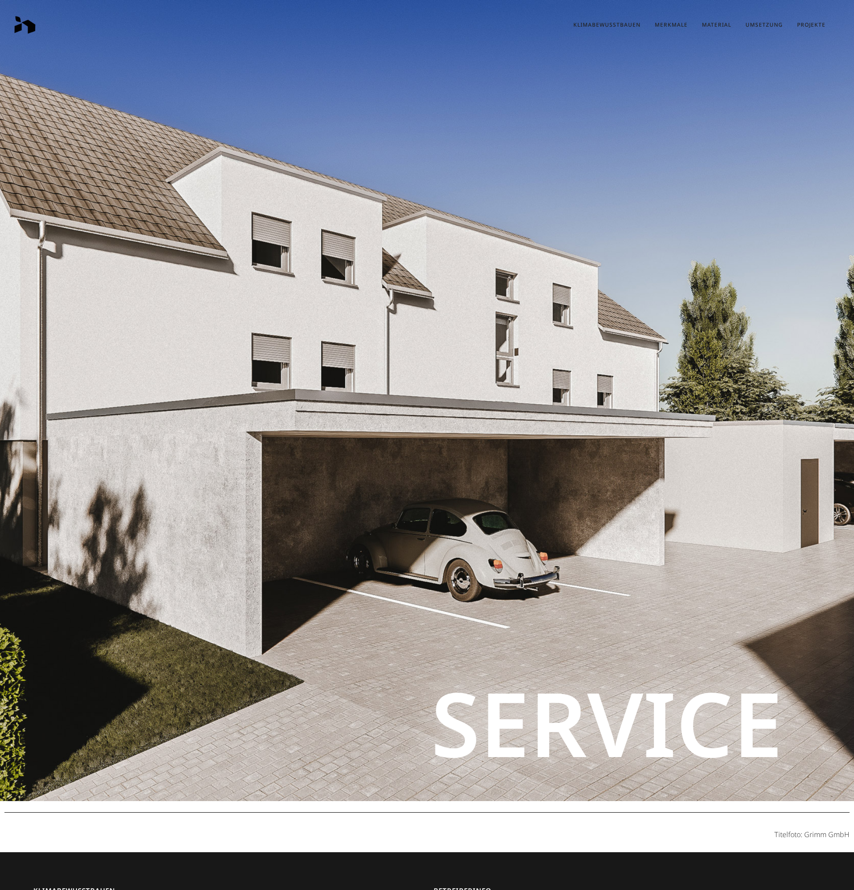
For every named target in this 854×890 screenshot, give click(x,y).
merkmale (671, 24)
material (716, 24)
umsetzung (764, 24)
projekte (811, 24)
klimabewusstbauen (606, 24)
